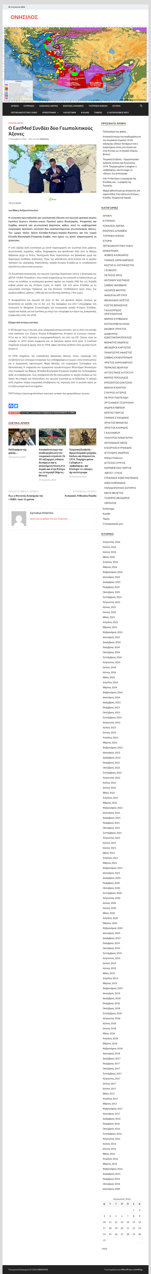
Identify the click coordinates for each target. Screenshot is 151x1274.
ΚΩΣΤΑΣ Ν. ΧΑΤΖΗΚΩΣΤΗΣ (119, 265)
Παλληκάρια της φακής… (17, 451)
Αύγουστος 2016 (111, 1138)
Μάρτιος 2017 (110, 1103)
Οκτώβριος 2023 (111, 712)
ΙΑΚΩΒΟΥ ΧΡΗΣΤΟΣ (115, 328)
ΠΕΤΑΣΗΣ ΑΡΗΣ (113, 275)
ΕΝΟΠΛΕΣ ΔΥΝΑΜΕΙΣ (73, 106)
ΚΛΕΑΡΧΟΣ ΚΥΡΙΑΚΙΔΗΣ (118, 447)
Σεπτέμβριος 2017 (112, 1073)
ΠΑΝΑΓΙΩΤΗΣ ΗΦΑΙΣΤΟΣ (118, 352)
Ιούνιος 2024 (109, 672)
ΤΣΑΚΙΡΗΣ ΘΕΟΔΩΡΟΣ (117, 498)
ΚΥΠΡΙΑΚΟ (29, 106)
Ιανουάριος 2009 (111, 1188)
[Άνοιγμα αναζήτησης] (141, 106)
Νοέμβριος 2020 (111, 882)
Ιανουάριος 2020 (111, 933)
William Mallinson (113, 457)
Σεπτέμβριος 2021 (112, 832)
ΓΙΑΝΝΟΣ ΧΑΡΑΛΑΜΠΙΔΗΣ (119, 260)
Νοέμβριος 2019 (111, 943)
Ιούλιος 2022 (109, 782)
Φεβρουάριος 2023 (113, 747)
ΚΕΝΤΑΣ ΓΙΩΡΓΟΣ (114, 412)
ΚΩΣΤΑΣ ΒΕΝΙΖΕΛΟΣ (116, 305)
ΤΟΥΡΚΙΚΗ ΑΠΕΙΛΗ (98, 106)
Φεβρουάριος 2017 (113, 1108)
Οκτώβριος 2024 (111, 652)
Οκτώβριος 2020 (111, 888)
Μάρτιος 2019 (110, 983)
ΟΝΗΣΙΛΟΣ (24, 17)
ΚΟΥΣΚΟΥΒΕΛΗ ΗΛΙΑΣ (117, 323)
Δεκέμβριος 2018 (111, 998)
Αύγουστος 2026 (111, 541)
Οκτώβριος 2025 (111, 592)
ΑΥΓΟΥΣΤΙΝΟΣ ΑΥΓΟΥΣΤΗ (118, 372)
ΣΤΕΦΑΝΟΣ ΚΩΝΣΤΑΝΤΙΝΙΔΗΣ (121, 477)
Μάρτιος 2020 (110, 923)
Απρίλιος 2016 (110, 1158)
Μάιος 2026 (109, 557)
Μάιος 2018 (109, 1033)
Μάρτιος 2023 (110, 742)
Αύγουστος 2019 (111, 958)
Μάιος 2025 (109, 617)
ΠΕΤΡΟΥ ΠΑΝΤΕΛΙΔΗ (116, 397)
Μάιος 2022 (109, 792)
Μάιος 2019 (109, 973)
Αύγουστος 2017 (111, 1078)
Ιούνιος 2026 (109, 551)
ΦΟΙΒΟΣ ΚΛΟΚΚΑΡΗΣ (116, 255)
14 (128, 1222)
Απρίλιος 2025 (110, 622)
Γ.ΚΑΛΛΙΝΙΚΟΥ (112, 432)
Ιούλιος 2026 (109, 546)
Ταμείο (98, 112)
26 (116, 1234)
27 (122, 1234)
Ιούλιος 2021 (109, 842)
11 (110, 1222)
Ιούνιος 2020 (109, 908)
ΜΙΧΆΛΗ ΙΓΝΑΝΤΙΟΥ (115, 387)
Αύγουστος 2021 (111, 837)
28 (128, 1234)
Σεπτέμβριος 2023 (112, 717)
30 (139, 1234)
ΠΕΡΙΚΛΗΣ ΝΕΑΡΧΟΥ (116, 367)
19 (116, 1228)
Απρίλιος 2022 (110, 797)
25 (110, 1234)
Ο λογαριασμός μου (118, 112)
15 (133, 1222)
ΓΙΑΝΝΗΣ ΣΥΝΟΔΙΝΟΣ (116, 417)
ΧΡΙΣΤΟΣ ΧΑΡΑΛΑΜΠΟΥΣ (118, 362)
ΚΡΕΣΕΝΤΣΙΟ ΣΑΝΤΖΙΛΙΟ (118, 382)
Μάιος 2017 (109, 1093)
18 (110, 1228)
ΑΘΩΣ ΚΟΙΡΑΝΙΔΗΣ (115, 482)
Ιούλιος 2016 (109, 1143)
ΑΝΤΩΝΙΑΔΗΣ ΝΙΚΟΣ (115, 442)
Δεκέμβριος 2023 (111, 702)
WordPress (127, 1269)
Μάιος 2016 (109, 1153)
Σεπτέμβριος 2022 (112, 772)
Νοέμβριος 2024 (111, 647)
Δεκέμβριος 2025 (111, 582)
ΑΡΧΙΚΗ (15, 106)
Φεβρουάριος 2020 (113, 928)
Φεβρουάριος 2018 (113, 1048)
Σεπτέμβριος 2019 (112, 953)
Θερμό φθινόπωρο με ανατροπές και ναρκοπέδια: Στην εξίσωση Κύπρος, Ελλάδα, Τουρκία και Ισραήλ (121, 194)
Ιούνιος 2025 (109, 612)
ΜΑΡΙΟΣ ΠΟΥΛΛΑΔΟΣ (116, 377)
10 (104, 1222)
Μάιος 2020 (109, 913)
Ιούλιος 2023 (109, 727)
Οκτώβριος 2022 (111, 767)
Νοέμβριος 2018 (111, 1003)
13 (122, 1222)
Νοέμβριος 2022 (111, 762)
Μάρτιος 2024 (110, 687)
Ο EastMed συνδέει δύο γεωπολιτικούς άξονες (53, 413)
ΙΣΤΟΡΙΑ (116, 106)
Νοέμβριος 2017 (111, 1063)
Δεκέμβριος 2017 (111, 1058)
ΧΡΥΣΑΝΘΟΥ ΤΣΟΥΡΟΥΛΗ (119, 402)
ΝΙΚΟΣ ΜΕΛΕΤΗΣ (113, 492)
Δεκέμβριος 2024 (111, 642)
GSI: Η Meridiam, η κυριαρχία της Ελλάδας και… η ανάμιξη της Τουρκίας (119, 182)
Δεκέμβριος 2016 (111, 1118)
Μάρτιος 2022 (110, 802)
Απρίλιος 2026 (110, 562)
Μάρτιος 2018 (110, 1043)
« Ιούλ (104, 1248)
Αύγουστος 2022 (111, 777)
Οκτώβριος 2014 (111, 1183)
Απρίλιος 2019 (110, 978)
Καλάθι (85, 112)
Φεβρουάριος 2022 (113, 807)
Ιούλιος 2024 (109, 667)
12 (116, 1222)
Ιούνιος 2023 (109, 732)
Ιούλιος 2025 (109, 607)
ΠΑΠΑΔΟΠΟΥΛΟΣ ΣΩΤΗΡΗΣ (120, 487)
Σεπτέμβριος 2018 (112, 1013)
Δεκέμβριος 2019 (111, 938)
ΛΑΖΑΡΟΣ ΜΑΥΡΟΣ (115, 290)
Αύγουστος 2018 (111, 1018)
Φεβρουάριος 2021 (113, 867)
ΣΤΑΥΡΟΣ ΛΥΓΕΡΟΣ (115, 392)
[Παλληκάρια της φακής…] (22, 437)
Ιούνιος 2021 (109, 847)
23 (139, 1228)
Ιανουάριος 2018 (111, 1053)
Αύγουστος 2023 (111, 722)
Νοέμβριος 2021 (111, 822)
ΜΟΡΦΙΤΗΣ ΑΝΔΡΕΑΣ (116, 342)
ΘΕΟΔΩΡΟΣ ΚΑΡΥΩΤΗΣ (117, 347)
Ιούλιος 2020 (109, 903)
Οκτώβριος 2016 (111, 1128)
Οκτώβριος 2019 (111, 948)
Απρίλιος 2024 (110, 682)
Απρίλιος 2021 (110, 857)
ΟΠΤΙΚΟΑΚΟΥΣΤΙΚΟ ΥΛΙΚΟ (24, 112)
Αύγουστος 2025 (111, 602)
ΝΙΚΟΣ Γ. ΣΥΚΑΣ (113, 472)
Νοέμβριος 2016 (111, 1123)
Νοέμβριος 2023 (111, 707)
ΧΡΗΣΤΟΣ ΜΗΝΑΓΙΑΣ (116, 422)
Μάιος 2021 (109, 852)
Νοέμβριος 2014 (111, 1178)
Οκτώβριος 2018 (111, 1008)
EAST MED (25, 413)
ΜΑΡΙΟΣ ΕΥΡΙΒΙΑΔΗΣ (116, 318)
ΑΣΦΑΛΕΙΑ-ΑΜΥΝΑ (48, 106)
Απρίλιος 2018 (110, 1038)
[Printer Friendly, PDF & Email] (52, 199)
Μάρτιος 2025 (110, 627)
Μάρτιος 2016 (110, 1163)
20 (122, 1228)
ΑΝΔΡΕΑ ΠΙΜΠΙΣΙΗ (114, 407)
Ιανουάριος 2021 (111, 872)
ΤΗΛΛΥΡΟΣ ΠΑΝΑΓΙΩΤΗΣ (118, 437)
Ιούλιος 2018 (109, 1023)
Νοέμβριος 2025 (111, 587)
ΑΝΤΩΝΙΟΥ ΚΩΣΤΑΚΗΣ (117, 280)
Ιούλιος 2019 (109, 963)
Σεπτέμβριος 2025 (112, 597)
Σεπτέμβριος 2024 (112, 657)
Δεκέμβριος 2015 (111, 1173)
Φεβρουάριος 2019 (113, 988)
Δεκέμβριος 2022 (111, 757)
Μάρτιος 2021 (110, 862)
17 (104, 1228)
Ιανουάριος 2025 (111, 637)
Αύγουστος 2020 (111, 898)
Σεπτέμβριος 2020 (112, 893)
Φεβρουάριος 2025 (113, 632)
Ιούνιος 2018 (109, 1028)
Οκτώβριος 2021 (111, 827)
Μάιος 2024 (109, 677)
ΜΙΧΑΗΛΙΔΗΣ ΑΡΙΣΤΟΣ (116, 300)
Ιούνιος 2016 (109, 1148)
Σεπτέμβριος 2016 (112, 1133)
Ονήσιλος (44, 139)
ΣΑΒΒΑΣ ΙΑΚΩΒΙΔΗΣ (115, 285)
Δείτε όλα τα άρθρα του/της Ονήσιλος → (50, 518)
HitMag (138, 1269)
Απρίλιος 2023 (110, 737)
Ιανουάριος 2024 (111, 697)
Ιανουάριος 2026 (111, 577)
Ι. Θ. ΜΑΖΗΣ (110, 270)
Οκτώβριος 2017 (111, 1068)
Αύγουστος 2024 (111, 662)
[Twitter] (16, 403)
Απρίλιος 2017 (110, 1098)
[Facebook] (11, 403)
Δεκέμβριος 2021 (111, 817)
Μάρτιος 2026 (110, 567)
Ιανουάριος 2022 (111, 812)
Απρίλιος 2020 (110, 918)
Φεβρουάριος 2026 (113, 572)
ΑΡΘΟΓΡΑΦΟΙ (49, 112)
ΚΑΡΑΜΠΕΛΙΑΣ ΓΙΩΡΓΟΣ (118, 467)
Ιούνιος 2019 (109, 968)
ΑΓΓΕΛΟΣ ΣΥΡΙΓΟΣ (114, 462)
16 (139, 1222)
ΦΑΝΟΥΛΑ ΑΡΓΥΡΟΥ (115, 295)
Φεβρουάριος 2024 (113, 692)
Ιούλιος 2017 (109, 1083)
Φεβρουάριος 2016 (113, 1168)
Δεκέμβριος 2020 (111, 877)
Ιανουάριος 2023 (111, 752)
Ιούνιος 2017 (109, 1088)
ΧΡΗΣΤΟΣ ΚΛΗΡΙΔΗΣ (116, 427)
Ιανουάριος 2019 (111, 993)
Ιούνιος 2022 (109, 787)
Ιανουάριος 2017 (111, 1113)
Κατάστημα (69, 112)
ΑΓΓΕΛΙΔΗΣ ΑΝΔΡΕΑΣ (116, 452)
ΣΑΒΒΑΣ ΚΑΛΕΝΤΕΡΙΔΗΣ (118, 357)
